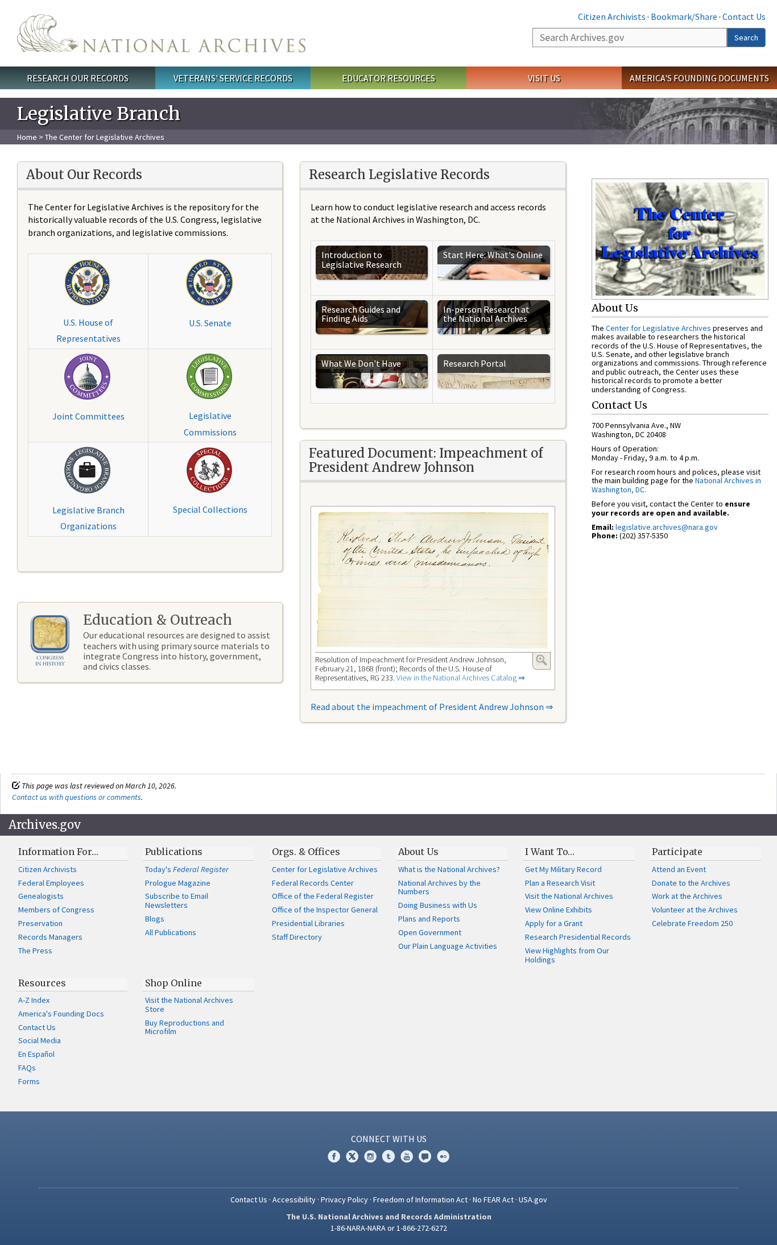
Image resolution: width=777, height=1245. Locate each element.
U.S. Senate (210, 323)
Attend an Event (679, 869)
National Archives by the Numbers (439, 887)
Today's (187, 869)
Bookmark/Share (684, 16)
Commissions (210, 432)
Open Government (429, 932)
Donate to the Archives (691, 883)
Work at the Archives (687, 896)
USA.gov (533, 1199)
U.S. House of (88, 322)
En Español (36, 1054)
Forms (29, 1081)
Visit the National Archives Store (189, 1004)
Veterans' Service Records (232, 78)
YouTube (407, 1156)
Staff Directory (297, 937)
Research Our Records (78, 78)
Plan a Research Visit (560, 883)
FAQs (27, 1068)
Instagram (370, 1156)
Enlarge (541, 660)
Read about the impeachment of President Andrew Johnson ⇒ (432, 706)
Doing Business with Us (437, 905)
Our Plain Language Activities (447, 946)
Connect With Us (389, 1138)
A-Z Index (33, 1000)
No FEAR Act (493, 1199)
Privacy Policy (344, 1199)
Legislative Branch (88, 510)
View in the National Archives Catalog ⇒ (460, 678)
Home (27, 137)
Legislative (210, 415)
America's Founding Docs (61, 1014)
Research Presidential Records (578, 937)
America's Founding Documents (699, 78)
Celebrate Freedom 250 (692, 923)
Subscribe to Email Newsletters (176, 900)
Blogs (154, 919)
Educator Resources (388, 78)
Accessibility (294, 1199)
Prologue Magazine (177, 883)
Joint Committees (88, 416)
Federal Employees (51, 883)
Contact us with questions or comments (76, 797)
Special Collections (210, 509)
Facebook (334, 1156)
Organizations (88, 526)
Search (746, 37)
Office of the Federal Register (323, 896)
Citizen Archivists (612, 16)
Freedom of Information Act (420, 1199)
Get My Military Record (563, 869)
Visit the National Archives (569, 896)
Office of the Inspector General (325, 909)
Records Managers (50, 937)
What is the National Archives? (449, 869)
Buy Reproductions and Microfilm (184, 1027)
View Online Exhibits (558, 909)
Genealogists (41, 896)
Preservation (40, 923)
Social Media (39, 1040)
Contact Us (744, 16)
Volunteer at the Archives (695, 909)
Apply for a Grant (553, 923)
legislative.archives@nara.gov (666, 527)
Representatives (88, 338)
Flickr (443, 1156)
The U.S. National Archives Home (161, 33)
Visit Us (544, 78)
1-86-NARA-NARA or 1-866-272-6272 (388, 1228)
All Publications (170, 932)
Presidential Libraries (308, 923)
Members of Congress (56, 909)
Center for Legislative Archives (658, 328)
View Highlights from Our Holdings (567, 955)
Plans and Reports (429, 919)
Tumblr (388, 1156)
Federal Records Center (313, 883)
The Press (35, 950)
